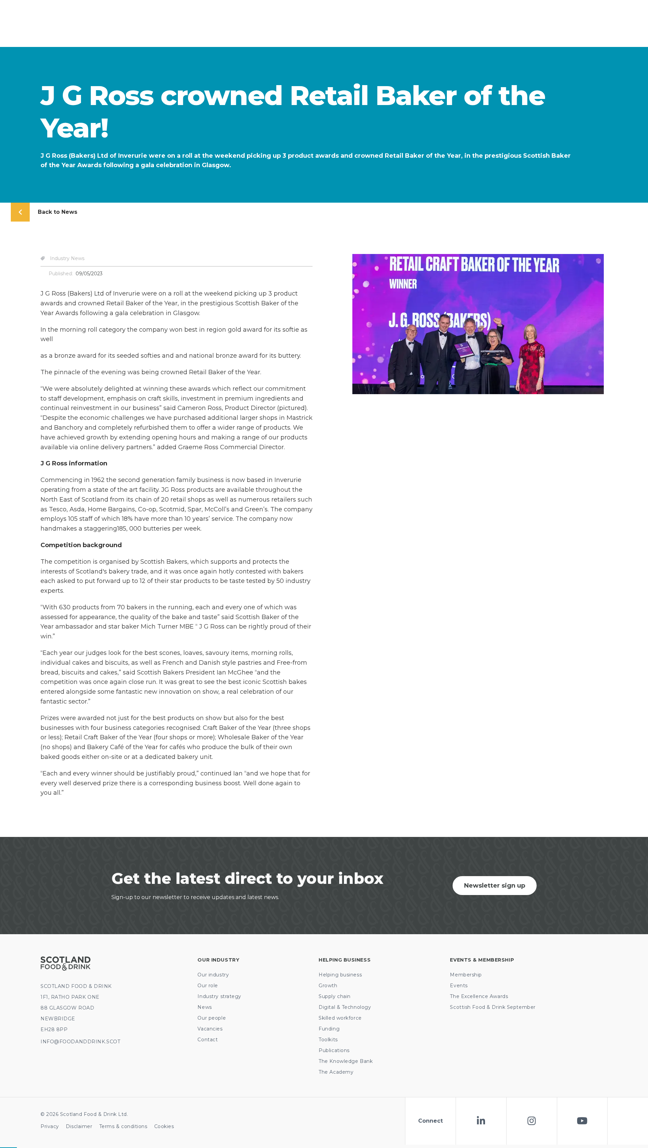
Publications (334, 1050)
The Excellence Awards (479, 996)
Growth (328, 986)
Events (458, 986)
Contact (207, 1040)
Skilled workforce (340, 1018)
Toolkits (328, 1040)
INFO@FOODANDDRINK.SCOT (80, 1042)
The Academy (336, 1072)
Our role (207, 986)
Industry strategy (219, 996)
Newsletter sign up (494, 885)
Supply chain (335, 996)
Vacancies (209, 1029)
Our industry (213, 975)
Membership (466, 975)
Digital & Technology (345, 1007)
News (204, 1007)
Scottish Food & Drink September (492, 1007)
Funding (329, 1029)
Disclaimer (79, 1126)
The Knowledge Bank (346, 1061)
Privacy (49, 1126)
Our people (211, 1018)
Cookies (164, 1126)
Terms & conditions (123, 1126)
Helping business (340, 975)
